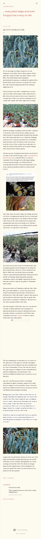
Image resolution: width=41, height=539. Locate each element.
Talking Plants (8, 6)
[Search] (37, 3)
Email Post (11, 478)
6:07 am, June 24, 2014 (15, 494)
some (20, 406)
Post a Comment (8, 499)
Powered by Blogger (22, 530)
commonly (20, 315)
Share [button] (4, 478)
